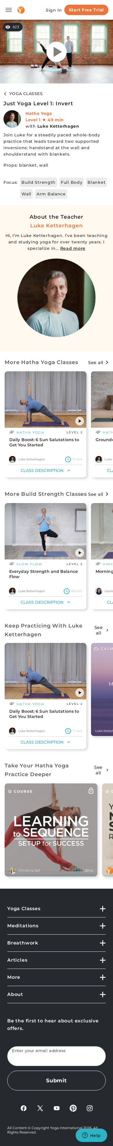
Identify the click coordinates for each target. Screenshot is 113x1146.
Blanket (96, 182)
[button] (79, 421)
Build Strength (38, 182)
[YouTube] (56, 1108)
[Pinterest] (73, 1108)
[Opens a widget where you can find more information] (91, 1136)
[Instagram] (89, 1108)
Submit (56, 1080)
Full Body (71, 182)
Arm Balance (51, 194)
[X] (40, 1108)
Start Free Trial (86, 10)
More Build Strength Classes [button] (46, 494)
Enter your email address (39, 1050)
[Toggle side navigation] (9, 10)
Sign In (54, 10)
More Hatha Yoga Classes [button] (41, 362)
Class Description (42, 470)
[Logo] (21, 10)
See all (95, 362)
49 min (56, 119)
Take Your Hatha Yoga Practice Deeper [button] (37, 770)
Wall (26, 194)
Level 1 (33, 119)
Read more (72, 248)
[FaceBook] (23, 1108)
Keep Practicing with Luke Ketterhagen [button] (44, 630)
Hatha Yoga (38, 113)
